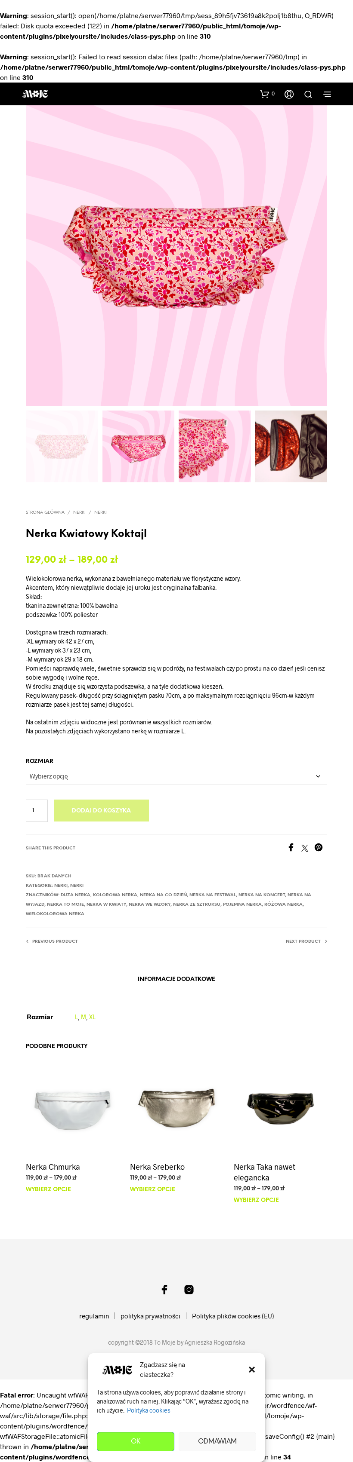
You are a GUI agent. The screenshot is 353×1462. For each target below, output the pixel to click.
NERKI (79, 512)
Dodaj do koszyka (101, 811)
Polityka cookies (148, 1410)
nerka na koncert (261, 895)
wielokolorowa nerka (55, 914)
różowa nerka (283, 904)
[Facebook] (294, 849)
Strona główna (45, 512)
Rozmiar (39, 761)
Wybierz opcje (48, 1189)
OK (135, 1441)
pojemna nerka (242, 904)
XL (92, 1017)
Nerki (100, 512)
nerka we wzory (149, 904)
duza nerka (75, 895)
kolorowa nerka (115, 895)
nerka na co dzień (163, 895)
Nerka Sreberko (157, 1166)
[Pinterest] (320, 849)
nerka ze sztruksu (196, 904)
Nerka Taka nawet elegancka (264, 1172)
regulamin (94, 1316)
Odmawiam (217, 1441)
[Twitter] (307, 849)
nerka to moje (65, 904)
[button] (252, 1369)
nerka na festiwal (212, 895)
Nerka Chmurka (53, 1166)
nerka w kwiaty (106, 904)
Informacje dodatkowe (176, 979)
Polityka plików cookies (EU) (233, 1316)
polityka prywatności (150, 1316)
